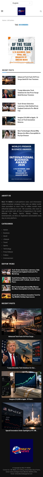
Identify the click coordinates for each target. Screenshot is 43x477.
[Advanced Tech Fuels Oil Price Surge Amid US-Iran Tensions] (8, 80)
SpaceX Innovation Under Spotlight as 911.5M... (21, 430)
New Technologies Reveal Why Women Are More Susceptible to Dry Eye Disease (29, 133)
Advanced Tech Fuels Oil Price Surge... (21, 336)
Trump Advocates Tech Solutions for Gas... (21, 368)
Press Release (8, 252)
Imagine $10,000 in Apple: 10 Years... (21, 399)
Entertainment (8, 258)
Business (6, 233)
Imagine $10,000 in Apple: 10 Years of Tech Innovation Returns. (28, 120)
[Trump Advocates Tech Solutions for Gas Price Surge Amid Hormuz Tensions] (8, 93)
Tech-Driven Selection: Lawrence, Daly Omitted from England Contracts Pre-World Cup (28, 107)
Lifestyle (6, 239)
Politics (5, 255)
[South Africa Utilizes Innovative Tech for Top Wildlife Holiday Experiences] (6, 296)
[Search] (41, 11)
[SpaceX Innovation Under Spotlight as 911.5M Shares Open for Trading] (21, 416)
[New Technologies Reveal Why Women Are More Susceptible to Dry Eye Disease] (8, 134)
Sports (5, 245)
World (5, 236)
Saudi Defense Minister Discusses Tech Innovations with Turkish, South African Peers (26, 280)
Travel (5, 242)
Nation (5, 230)
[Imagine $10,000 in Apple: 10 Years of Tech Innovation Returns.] (8, 120)
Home (4, 20)
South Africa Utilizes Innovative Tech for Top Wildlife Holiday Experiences (26, 296)
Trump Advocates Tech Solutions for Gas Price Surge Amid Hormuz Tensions (28, 92)
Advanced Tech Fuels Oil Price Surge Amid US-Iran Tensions (28, 78)
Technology (7, 249)
